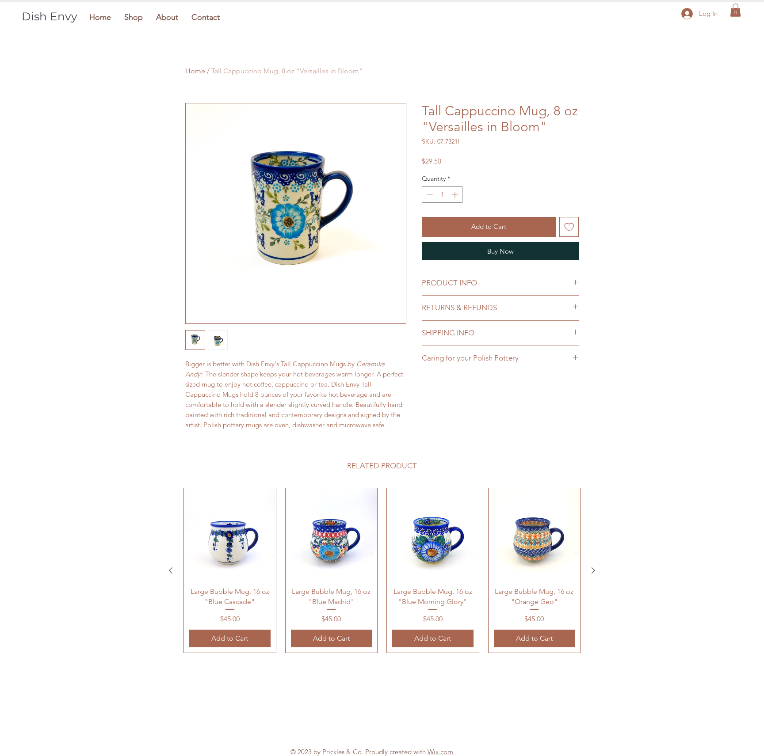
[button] (133, 17)
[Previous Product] (170, 570)
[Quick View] (230, 534)
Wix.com (440, 752)
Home (195, 71)
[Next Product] (593, 570)
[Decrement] (428, 194)
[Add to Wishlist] (569, 227)
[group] (382, 570)
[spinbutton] (442, 194)
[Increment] (455, 194)
